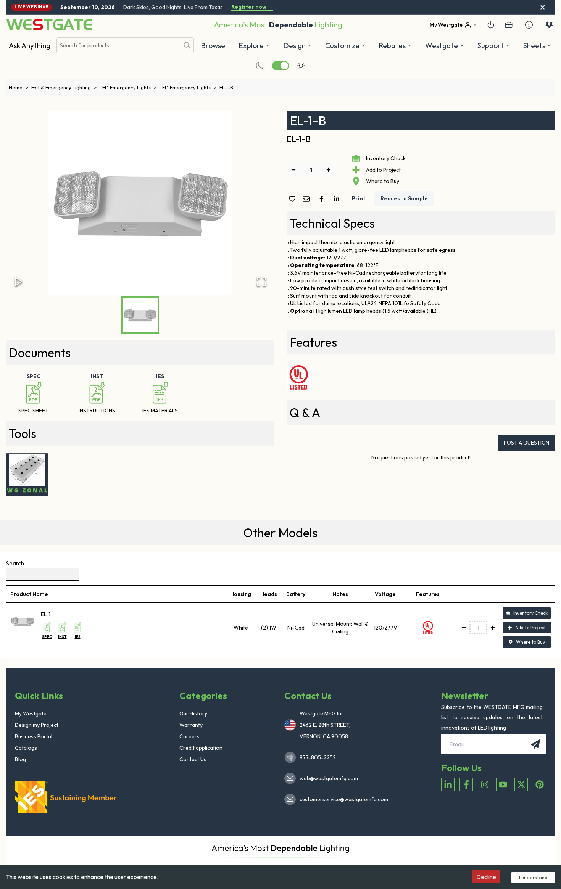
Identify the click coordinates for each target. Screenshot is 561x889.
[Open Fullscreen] (261, 282)
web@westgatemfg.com (329, 778)
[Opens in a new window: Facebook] (466, 784)
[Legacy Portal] (509, 25)
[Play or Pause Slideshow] (19, 282)
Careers (189, 736)
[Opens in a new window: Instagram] (484, 784)
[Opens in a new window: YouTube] (502, 784)
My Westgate (31, 713)
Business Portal (33, 736)
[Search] (187, 45)
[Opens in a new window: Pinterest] (539, 784)
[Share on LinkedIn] (338, 198)
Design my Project (36, 725)
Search (15, 563)
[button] (395, 45)
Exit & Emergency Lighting (64, 87)
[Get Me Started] (491, 25)
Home (18, 87)
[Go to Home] (49, 25)
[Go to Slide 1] (140, 315)
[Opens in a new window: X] (521, 784)
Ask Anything (29, 45)
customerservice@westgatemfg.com (342, 799)
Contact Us (192, 759)
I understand (533, 877)
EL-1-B (226, 87)
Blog (20, 759)
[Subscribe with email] (535, 744)
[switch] (280, 65)
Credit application (200, 747)
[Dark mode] (260, 66)
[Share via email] (307, 199)
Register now (252, 7)
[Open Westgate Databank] (549, 25)
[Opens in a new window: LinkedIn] (448, 784)
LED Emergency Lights (128, 87)
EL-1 (45, 614)
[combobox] (118, 45)
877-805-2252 (318, 757)
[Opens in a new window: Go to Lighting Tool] (27, 474)
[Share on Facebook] (322, 198)
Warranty (191, 725)
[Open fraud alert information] (529, 25)
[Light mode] (301, 66)
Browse (213, 45)
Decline (486, 877)
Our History (193, 713)
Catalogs (26, 747)
